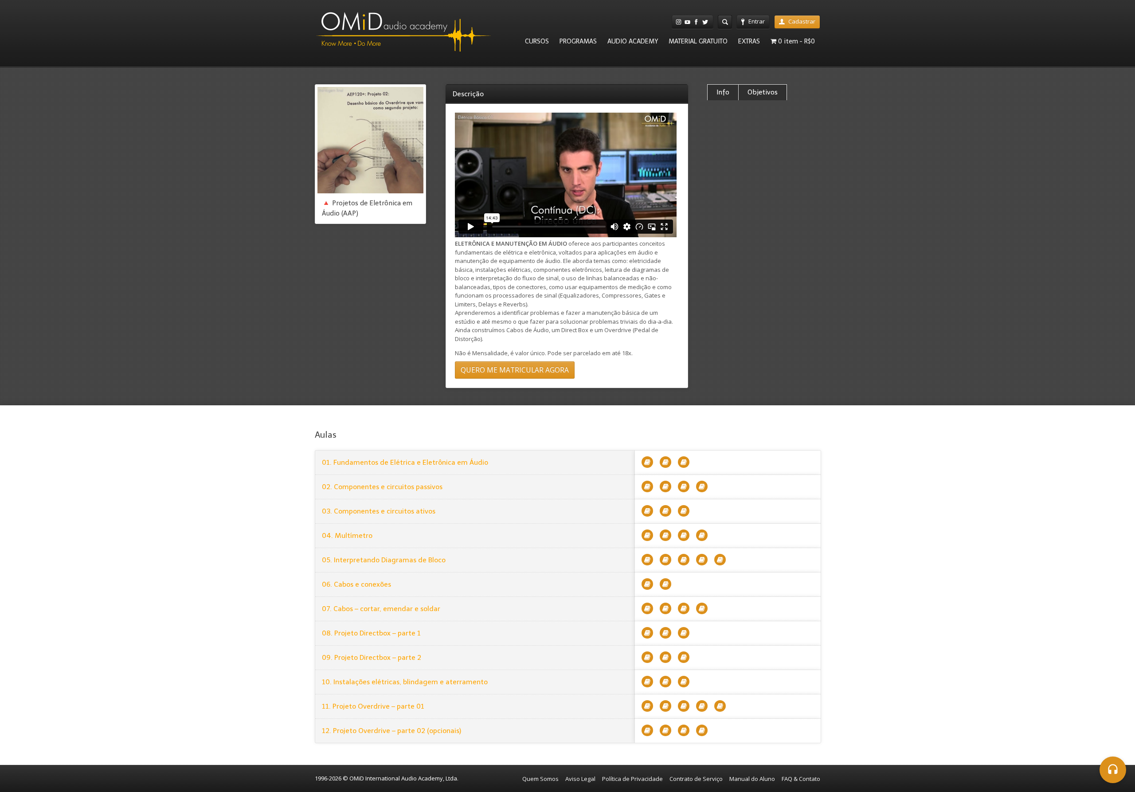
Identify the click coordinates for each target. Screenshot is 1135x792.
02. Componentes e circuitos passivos (382, 486)
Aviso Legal (580, 779)
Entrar (756, 21)
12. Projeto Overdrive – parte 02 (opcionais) (391, 730)
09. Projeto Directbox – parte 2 (371, 657)
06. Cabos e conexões (356, 584)
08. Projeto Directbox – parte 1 (371, 633)
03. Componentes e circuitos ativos (378, 511)
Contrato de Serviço (696, 779)
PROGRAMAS (578, 41)
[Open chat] (1113, 770)
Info (722, 92)
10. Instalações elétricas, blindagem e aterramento (405, 682)
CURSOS (537, 41)
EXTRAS (749, 41)
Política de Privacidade (632, 779)
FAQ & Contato (801, 779)
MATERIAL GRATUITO (698, 41)
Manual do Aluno (752, 779)
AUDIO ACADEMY (632, 41)
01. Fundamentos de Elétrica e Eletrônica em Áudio (405, 462)
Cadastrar (801, 21)
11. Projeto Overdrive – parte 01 (373, 706)
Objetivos (763, 92)
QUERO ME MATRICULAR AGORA (515, 370)
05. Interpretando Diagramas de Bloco (384, 560)
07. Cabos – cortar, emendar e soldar (381, 608)
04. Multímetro (347, 535)
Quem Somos (540, 779)
